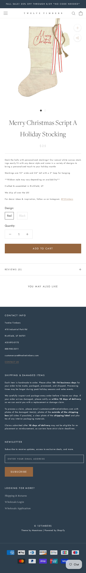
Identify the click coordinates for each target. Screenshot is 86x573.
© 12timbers (43, 525)
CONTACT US (12, 361)
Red (9, 216)
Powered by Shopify (55, 530)
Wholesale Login (14, 502)
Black (22, 216)
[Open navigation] (6, 13)
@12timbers (67, 199)
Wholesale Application (18, 508)
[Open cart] (80, 13)
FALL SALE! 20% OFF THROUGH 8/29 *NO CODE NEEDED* (43, 3)
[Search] (73, 13)
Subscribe (19, 472)
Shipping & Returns (16, 495)
